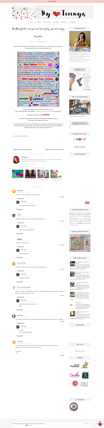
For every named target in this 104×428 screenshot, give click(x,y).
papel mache (71, 223)
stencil (73, 224)
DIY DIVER (38, 22)
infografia (71, 221)
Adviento (79, 213)
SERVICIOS (64, 22)
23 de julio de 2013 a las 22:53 (23, 264)
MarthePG (20, 190)
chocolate (88, 216)
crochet (70, 218)
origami (88, 221)
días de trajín (21, 263)
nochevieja (85, 221)
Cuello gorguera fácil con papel (82, 292)
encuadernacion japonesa (78, 219)
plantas (75, 223)
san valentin (85, 223)
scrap (89, 223)
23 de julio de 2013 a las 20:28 (27, 203)
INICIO (31, 22)
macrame (75, 221)
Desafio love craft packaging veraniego (22, 149)
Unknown (20, 341)
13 (62, 142)
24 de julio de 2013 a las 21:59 (27, 301)
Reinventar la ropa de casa (84, 214)
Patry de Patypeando (23, 287)
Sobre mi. (76, 216)
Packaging (71, 214)
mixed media (79, 221)
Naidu (19, 215)
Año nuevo (84, 213)
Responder (62, 196)
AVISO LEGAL (87, 423)
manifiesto (45, 41)
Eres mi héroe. (30, 179)
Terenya (31, 41)
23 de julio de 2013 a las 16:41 (23, 216)
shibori (70, 224)
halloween (88, 219)
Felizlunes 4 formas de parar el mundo (54, 149)
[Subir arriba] (100, 424)
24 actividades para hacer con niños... (56, 180)
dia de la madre (81, 218)
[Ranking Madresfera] (80, 351)
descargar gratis (39, 41)
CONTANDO (56, 22)
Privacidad (72, 22)
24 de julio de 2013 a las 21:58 (27, 275)
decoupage (75, 218)
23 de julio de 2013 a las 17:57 (23, 240)
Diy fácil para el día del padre (43, 180)
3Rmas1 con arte (73, 213)
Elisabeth (20, 315)
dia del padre (87, 218)
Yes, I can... (18, 179)
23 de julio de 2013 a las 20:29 (27, 227)
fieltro (85, 219)
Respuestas (20, 198)
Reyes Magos (71, 216)
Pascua (76, 214)
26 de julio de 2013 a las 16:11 (23, 317)
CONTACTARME (52, 1)
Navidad (88, 213)
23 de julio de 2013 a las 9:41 (23, 192)
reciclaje (79, 223)
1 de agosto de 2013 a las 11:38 (23, 343)
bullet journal (80, 216)
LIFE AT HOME (46, 22)
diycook (71, 219)
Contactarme (78, 302)
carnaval (84, 216)
